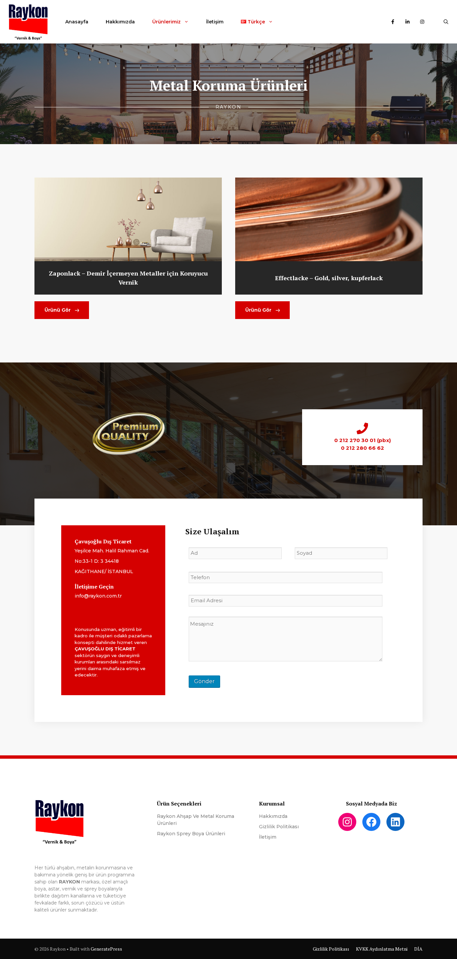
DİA (418, 949)
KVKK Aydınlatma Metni (381, 949)
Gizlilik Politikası (279, 827)
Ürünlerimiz (166, 22)
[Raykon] (28, 21)
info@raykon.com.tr (98, 596)
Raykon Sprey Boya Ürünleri (191, 834)
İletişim (214, 22)
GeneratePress (106, 949)
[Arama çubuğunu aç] (446, 21)
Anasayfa (76, 22)
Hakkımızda (120, 22)
